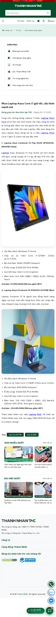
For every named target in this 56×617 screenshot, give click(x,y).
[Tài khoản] (43, 21)
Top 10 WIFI (32, 435)
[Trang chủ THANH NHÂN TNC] (28, 5)
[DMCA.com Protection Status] (9, 560)
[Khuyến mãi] (38, 21)
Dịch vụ (30, 21)
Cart (52, 21)
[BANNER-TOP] (28, 1)
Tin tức (20, 21)
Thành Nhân (22, 594)
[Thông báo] (27, 560)
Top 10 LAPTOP (15, 435)
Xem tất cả (47, 443)
